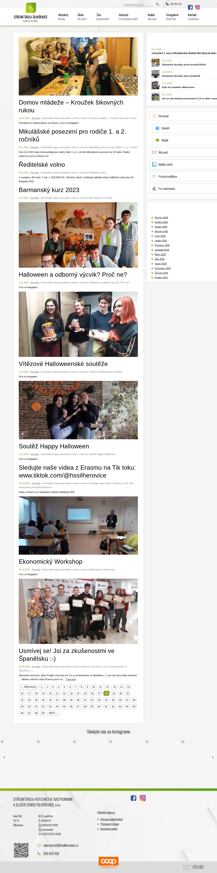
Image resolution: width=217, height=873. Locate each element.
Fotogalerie (172, 17)
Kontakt (193, 17)
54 (57, 706)
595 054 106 (176, 4)
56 (71, 706)
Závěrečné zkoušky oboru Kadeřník (181, 76)
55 (64, 706)
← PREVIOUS (28, 687)
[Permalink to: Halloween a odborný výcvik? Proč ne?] (78, 268)
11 (100, 687)
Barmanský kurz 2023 (49, 189)
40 (78, 700)
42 (92, 700)
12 (107, 687)
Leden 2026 (161, 240)
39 (71, 700)
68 (36, 713)
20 (50, 693)
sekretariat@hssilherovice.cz (61, 845)
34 (36, 700)
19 (43, 693)
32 (22, 700)
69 (43, 713)
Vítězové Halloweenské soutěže (63, 363)
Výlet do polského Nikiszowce (178, 87)
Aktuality (63, 17)
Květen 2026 (161, 222)
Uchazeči (128, 17)
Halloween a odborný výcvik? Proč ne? (73, 274)
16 (22, 693)
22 (64, 693)
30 (120, 693)
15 (128, 687)
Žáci (103, 17)
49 (22, 706)
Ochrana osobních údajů (112, 819)
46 (120, 700)
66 (22, 713)
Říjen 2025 (160, 254)
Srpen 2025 (161, 263)
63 (120, 706)
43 (99, 700)
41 (85, 700)
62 (113, 706)
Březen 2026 (161, 231)
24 (78, 693)
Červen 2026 (161, 217)
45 (113, 700)
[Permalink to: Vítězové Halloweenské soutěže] (78, 357)
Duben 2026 (161, 226)
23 (71, 693)
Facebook (190, 7)
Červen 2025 (161, 273)
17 (29, 693)
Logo (30, 14)
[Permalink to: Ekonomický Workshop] (78, 555)
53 (50, 706)
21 (57, 693)
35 (43, 700)
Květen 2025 (161, 277)
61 (106, 706)
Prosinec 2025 (162, 245)
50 (29, 706)
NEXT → (53, 713)
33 (29, 700)
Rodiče (152, 17)
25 (85, 693)
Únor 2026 (160, 236)
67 (29, 713)
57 (78, 706)
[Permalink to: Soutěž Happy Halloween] (78, 440)
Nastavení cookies (109, 829)
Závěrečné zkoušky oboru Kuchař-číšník (184, 64)
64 (127, 706)
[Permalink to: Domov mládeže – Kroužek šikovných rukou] (78, 96)
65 (134, 706)
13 (114, 687)
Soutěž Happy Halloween (54, 446)
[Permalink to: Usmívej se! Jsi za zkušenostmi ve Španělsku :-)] (78, 644)
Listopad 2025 (162, 250)
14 (121, 687)
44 (106, 700)
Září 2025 (160, 259)
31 (127, 693)
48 (134, 700)
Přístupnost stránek (110, 824)
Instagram (197, 7)
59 (92, 706)
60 (99, 706)
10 (93, 687)
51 (36, 706)
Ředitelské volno (42, 164)
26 (92, 693)
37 (57, 700)
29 (113, 693)
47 (127, 700)
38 (64, 700)
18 (36, 693)
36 (50, 700)
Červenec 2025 (163, 268)
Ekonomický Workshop (50, 561)
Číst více (71, 679)
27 (99, 693)
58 (85, 706)
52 (43, 706)
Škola (82, 17)
